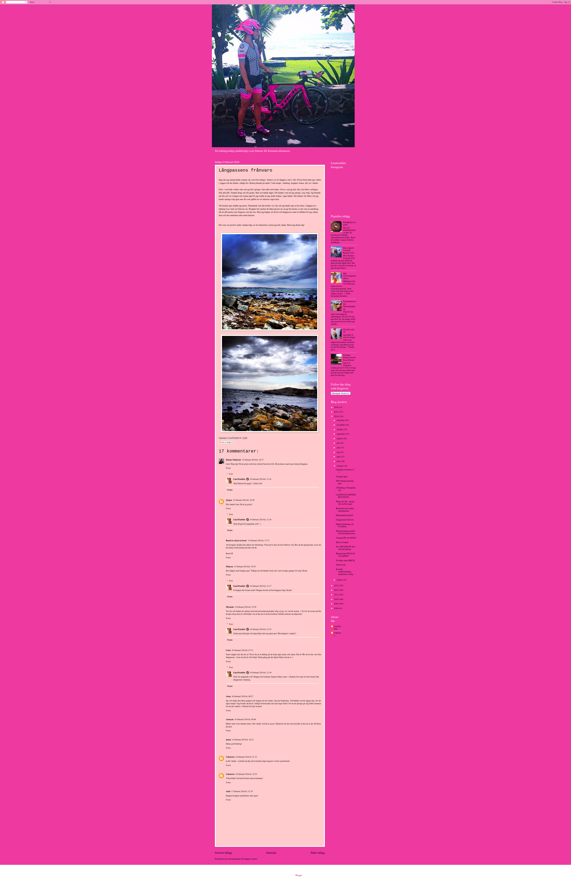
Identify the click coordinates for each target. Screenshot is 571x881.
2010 (336, 599)
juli (338, 442)
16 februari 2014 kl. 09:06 (245, 719)
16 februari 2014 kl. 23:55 (246, 774)
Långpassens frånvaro (345, 519)
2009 (336, 603)
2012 (336, 590)
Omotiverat (340, 564)
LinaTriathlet (239, 479)
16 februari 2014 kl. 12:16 (260, 479)
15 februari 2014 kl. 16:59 (243, 500)
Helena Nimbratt (233, 459)
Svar (231, 473)
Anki (228, 791)
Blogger (298, 875)
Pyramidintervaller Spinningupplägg (349, 305)
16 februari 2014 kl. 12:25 (260, 629)
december (341, 420)
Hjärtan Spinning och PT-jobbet (345, 525)
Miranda (230, 606)
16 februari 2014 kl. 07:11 (242, 650)
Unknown (230, 756)
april (339, 456)
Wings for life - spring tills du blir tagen (345, 502)
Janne (228, 739)
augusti (340, 438)
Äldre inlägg (317, 852)
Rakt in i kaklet (342, 542)
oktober (340, 429)
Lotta (228, 650)
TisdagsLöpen (341, 476)
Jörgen (229, 500)
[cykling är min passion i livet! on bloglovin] (340, 394)
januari (340, 579)
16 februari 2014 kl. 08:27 (242, 696)
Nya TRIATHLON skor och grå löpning (345, 547)
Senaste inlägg (223, 852)
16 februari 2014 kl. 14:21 (243, 739)
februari (340, 465)
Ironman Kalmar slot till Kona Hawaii (349, 357)
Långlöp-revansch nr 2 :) (345, 470)
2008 (336, 608)
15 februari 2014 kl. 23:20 (245, 606)
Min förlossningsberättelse (349, 276)
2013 (336, 585)
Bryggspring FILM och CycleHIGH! (345, 554)
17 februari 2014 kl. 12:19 (242, 791)
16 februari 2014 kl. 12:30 (260, 672)
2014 (336, 416)
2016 (336, 407)
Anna (228, 696)
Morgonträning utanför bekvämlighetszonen (345, 532)
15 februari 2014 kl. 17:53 (258, 540)
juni (338, 447)
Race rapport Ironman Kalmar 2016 (348, 250)
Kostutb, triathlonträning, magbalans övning (344, 571)
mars (339, 461)
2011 (336, 594)
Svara (228, 467)
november (341, 424)
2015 (336, 411)
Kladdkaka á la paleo (349, 223)
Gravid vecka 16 (348, 330)
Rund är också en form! (236, 540)
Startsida (271, 852)
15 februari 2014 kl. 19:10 (245, 566)
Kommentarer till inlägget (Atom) (243, 858)
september (341, 433)
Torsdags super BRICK (345, 560)
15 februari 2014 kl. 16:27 (252, 459)
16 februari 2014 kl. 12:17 (260, 586)
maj (338, 452)
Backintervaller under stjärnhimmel (345, 509)
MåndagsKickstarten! (345, 515)
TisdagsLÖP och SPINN (346, 537)
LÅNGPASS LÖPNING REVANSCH (346, 496)
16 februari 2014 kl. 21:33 (246, 756)
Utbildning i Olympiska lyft (346, 489)
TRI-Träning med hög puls (345, 482)
